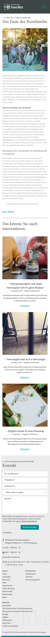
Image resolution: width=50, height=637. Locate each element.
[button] (25, 492)
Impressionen (7, 585)
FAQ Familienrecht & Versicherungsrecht (17, 608)
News (4, 597)
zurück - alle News (8, 212)
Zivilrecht (28, 577)
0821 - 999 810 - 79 (12, 552)
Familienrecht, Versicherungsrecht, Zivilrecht (13, 6)
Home (4, 574)
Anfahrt (5, 617)
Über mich (6, 580)
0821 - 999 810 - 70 (12, 547)
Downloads (6, 605)
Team (4, 582)
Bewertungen (7, 594)
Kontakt (5, 614)
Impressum (6, 623)
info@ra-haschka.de (12, 557)
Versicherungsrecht (32, 580)
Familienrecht (26, 18)
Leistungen (6, 577)
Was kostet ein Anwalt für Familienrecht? (17, 611)
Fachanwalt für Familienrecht (21, 193)
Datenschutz (7, 620)
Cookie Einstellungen (10, 626)
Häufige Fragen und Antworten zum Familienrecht (23, 204)
